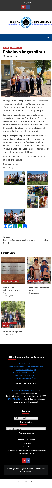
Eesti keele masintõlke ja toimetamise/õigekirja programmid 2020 (26, 451)
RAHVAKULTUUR (15, 399)
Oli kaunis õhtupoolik (12, 331)
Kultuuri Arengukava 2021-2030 (25, 390)
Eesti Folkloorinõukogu (26, 369)
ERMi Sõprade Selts (9, 322)
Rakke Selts (14, 281)
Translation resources (26, 440)
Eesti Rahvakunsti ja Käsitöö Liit (26, 372)
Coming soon (26, 443)
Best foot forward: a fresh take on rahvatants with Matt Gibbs (25, 240)
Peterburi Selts (16, 48)
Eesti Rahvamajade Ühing (26, 378)
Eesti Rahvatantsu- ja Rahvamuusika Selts (26, 366)
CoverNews (40, 468)
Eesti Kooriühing (26, 364)
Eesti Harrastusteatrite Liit (26, 375)
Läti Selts (39, 281)
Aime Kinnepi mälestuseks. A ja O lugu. (11, 290)
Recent (6, 48)
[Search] (48, 37)
